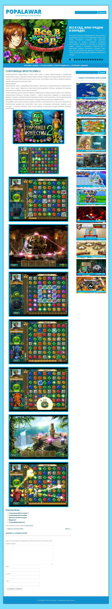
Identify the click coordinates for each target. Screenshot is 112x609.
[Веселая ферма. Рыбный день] (91, 91)
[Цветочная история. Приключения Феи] (91, 196)
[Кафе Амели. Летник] (91, 249)
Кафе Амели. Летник (98, 256)
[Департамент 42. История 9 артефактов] (91, 161)
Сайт (7, 581)
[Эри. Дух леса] (91, 108)
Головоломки (46, 65)
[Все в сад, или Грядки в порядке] (56, 41)
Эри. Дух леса (100, 115)
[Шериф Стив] (91, 267)
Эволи (68, 529)
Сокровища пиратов (17, 522)
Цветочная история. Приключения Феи (92, 203)
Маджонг (12, 520)
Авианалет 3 (101, 291)
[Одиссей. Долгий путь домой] (91, 144)
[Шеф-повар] (91, 232)
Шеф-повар (101, 238)
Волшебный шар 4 (99, 186)
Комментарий (10, 544)
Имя (8, 566)
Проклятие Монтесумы (18, 518)
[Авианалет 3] (91, 285)
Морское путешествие (14, 529)
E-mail (8, 574)
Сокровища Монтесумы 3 (18, 513)
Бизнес (36, 65)
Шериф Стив (100, 274)
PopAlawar (23, 11)
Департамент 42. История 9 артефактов (92, 168)
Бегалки (27, 65)
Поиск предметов (61, 65)
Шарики (84, 65)
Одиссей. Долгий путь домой (95, 150)
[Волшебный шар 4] (91, 179)
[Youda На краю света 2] (91, 126)
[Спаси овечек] (91, 214)
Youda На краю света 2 (97, 133)
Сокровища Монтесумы (18, 515)
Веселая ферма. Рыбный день (95, 98)
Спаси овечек (100, 221)
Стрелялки (75, 65)
